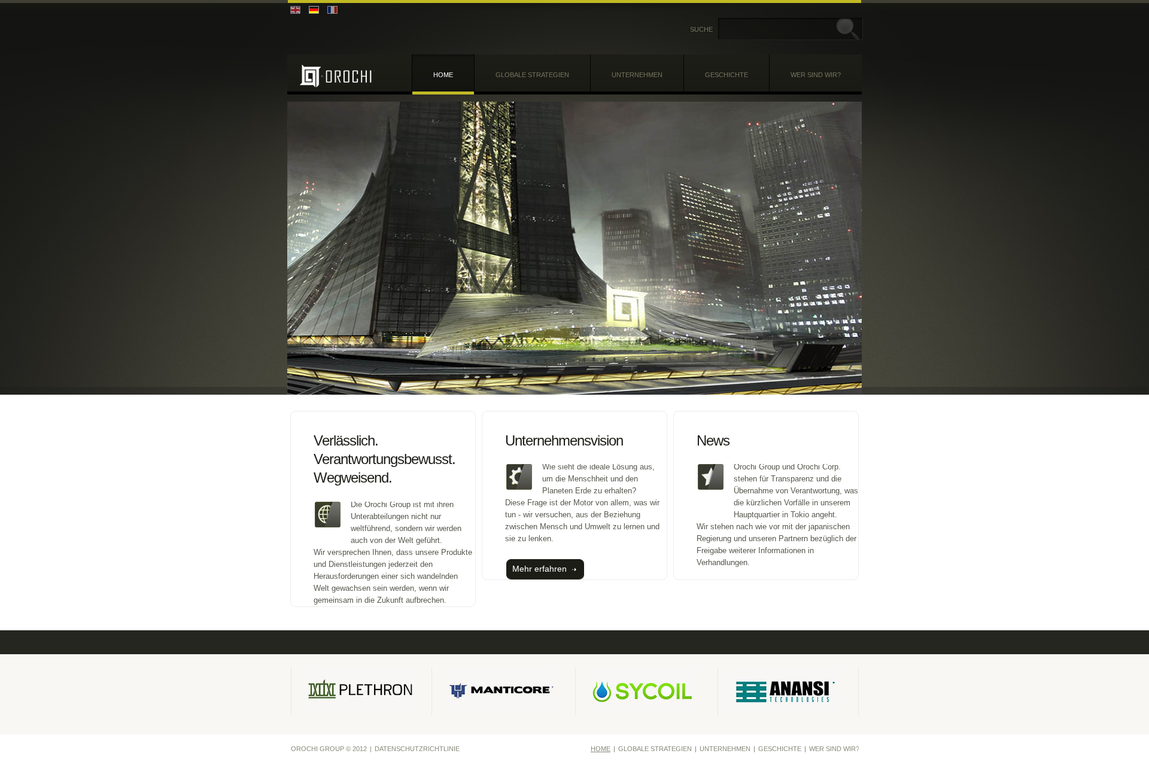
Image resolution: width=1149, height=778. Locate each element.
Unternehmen (637, 74)
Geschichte (726, 74)
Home (443, 74)
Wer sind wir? (816, 74)
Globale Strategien (532, 74)
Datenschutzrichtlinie (417, 748)
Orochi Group (337, 76)
